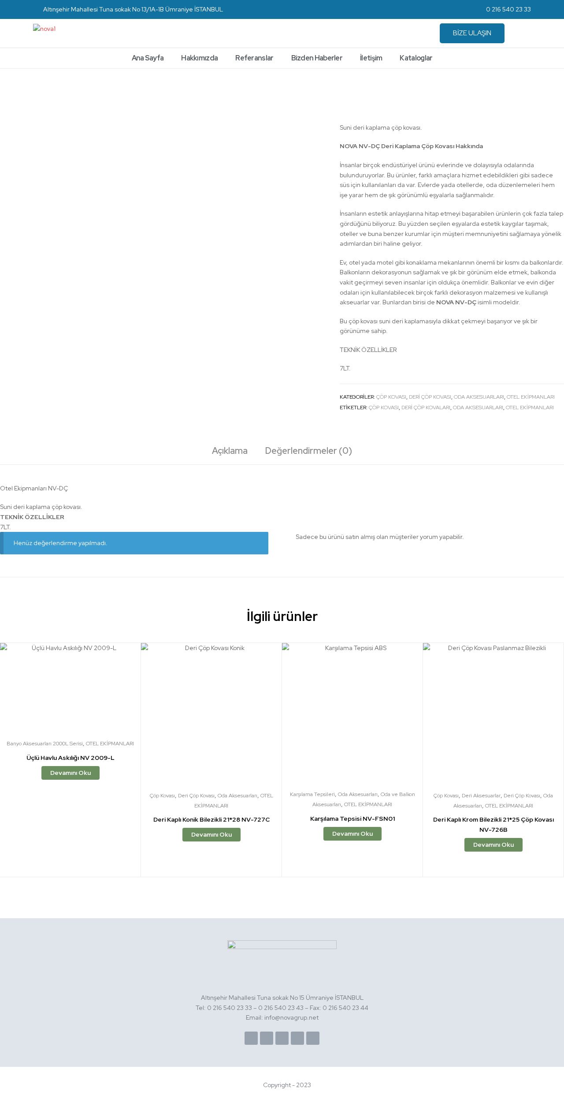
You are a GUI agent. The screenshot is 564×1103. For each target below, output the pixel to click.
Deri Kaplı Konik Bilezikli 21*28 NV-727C (211, 819)
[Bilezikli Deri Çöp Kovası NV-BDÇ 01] (536, 92)
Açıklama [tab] (230, 450)
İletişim (371, 58)
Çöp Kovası (391, 396)
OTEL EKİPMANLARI (531, 396)
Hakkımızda (199, 58)
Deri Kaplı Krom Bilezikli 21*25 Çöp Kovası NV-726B (493, 824)
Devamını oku (70, 773)
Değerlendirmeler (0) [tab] (308, 450)
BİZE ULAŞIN (472, 33)
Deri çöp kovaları (425, 407)
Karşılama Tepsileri (312, 794)
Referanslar (254, 58)
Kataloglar (416, 58)
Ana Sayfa (148, 58)
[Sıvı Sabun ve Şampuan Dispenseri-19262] (559, 92)
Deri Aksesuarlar (481, 795)
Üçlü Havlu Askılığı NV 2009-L (70, 758)
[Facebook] (251, 1038)
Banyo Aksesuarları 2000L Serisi (45, 743)
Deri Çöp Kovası (430, 396)
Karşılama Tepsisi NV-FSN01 (352, 819)
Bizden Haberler (317, 58)
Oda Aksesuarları (479, 396)
